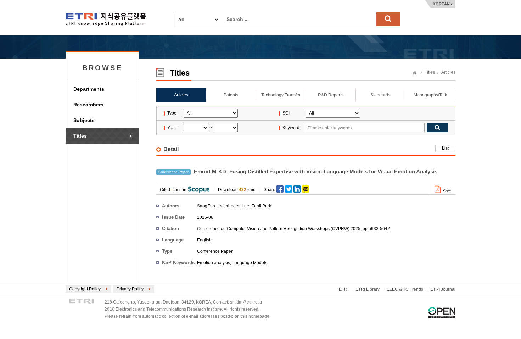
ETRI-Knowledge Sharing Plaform (106, 19)
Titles (80, 136)
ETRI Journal (442, 289)
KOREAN (441, 4)
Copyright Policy (85, 289)
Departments (88, 89)
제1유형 (441, 312)
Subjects (84, 120)
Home (414, 73)
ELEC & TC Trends (405, 289)
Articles (448, 72)
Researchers (88, 104)
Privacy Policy (130, 289)
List (445, 148)
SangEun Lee (210, 206)
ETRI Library (367, 289)
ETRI (343, 289)
